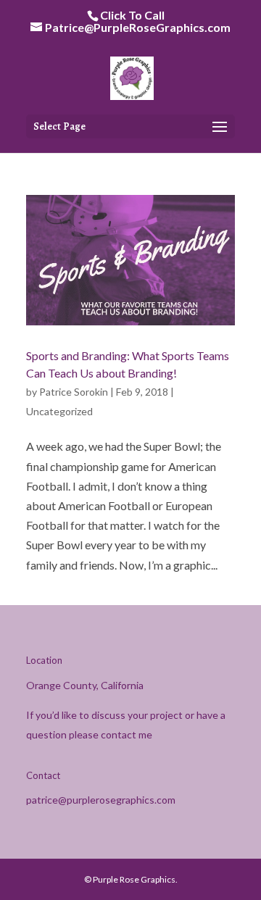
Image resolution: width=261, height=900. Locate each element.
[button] (219, 127)
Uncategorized (59, 411)
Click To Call (132, 15)
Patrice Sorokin (73, 392)
